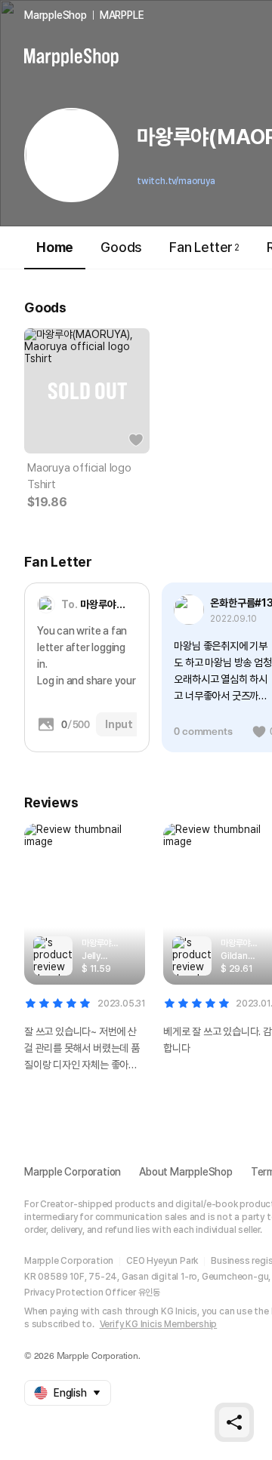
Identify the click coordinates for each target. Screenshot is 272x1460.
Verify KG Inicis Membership (159, 1324)
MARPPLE (122, 15)
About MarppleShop (186, 1172)
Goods (121, 247)
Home (54, 247)
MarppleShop (55, 15)
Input (119, 724)
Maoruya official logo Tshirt (79, 476)
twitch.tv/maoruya (176, 181)
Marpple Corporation (72, 1172)
